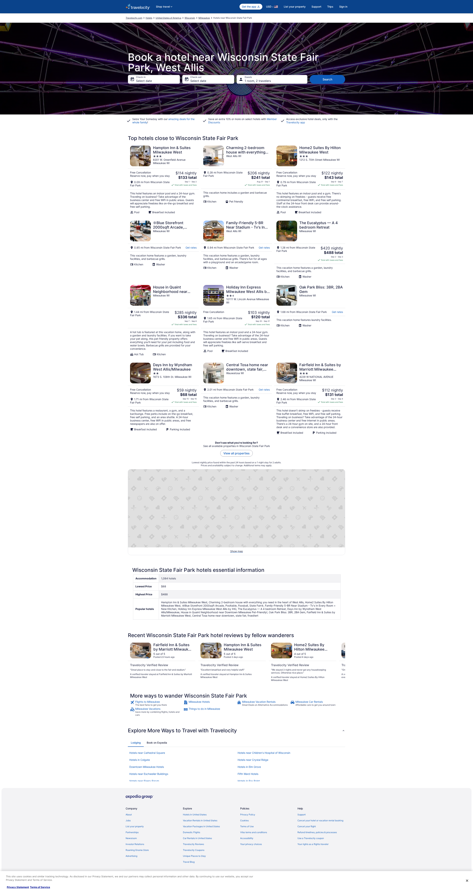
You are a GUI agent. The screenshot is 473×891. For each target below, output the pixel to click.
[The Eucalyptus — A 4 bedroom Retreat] (309, 249)
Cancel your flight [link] (306, 826)
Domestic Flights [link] (191, 832)
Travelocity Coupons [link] (193, 850)
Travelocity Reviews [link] (193, 844)
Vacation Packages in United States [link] (201, 826)
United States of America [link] (168, 17)
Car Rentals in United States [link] (197, 838)
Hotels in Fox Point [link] (249, 780)
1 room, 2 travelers (258, 81)
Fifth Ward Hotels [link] (248, 773)
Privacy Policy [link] (247, 814)
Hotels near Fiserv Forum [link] (144, 780)
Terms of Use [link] (247, 826)
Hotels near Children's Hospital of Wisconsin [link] (264, 752)
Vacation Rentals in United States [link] (200, 820)
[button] (236, 730)
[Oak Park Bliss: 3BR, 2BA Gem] (309, 320)
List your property (295, 6)
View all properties (236, 453)
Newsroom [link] (131, 838)
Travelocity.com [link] (134, 17)
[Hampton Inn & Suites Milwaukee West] (163, 179)
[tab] (136, 743)
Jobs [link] (128, 820)
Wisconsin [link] (190, 17)
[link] (156, 703)
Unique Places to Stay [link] (194, 856)
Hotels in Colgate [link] (139, 759)
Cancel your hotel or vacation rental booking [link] (320, 820)
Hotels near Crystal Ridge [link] (253, 759)
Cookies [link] (244, 820)
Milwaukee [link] (204, 17)
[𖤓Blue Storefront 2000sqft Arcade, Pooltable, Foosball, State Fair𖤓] (163, 249)
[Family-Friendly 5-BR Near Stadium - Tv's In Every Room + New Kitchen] (236, 249)
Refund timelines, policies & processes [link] (317, 832)
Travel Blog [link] (189, 861)
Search (327, 79)
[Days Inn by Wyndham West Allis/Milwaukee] (163, 398)
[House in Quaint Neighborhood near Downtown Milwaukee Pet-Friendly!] (163, 320)
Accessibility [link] (246, 838)
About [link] (129, 814)
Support (316, 6)
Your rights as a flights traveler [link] (313, 844)
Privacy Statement (18, 887)
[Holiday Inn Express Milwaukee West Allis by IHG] (236, 320)
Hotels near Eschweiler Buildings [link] (148, 773)
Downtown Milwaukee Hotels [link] (146, 766)
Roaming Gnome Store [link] (137, 850)
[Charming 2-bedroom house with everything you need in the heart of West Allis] (236, 179)
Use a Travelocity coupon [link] (310, 838)
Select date (144, 81)
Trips (330, 6)
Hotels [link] (149, 17)
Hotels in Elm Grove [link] (249, 766)
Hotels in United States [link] (195, 814)
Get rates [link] (191, 247)
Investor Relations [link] (135, 844)
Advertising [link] (131, 856)
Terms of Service (40, 887)
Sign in (343, 6)
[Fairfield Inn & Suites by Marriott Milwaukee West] (309, 398)
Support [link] (301, 814)
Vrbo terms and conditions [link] (253, 832)
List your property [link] (135, 826)
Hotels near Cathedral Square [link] (147, 752)
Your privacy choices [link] (251, 844)
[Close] (467, 881)
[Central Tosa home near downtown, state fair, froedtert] (236, 398)
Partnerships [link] (132, 832)
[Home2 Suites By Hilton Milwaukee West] (309, 179)
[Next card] (341, 662)
